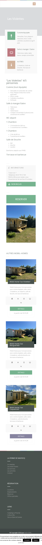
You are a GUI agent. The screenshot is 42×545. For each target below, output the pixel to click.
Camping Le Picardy (13, 513)
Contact (10, 473)
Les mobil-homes (12, 466)
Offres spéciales (12, 496)
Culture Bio (11, 515)
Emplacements (12, 492)
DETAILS (21, 309)
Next (33, 224)
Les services (11, 469)
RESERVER (21, 199)
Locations (10, 490)
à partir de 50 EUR (21, 313)
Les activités (11, 471)
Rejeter (36, 540)
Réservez (10, 494)
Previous (9, 224)
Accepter (27, 540)
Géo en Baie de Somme (14, 517)
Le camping (11, 464)
